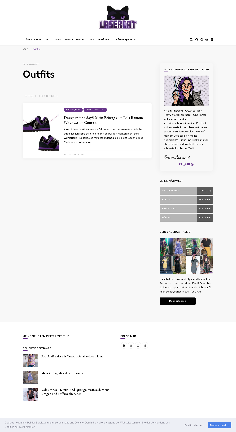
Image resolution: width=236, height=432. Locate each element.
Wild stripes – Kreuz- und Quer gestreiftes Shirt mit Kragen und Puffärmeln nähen (75, 392)
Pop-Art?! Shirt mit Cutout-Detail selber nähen (72, 356)
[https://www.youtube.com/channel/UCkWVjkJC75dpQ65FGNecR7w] (138, 345)
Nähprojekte (124, 39)
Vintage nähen (99, 39)
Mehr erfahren (177, 301)
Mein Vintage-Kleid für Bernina (62, 373)
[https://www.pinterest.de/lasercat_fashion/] (145, 345)
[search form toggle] (191, 39)
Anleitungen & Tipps (68, 39)
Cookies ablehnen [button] (194, 425)
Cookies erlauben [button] (219, 425)
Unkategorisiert (95, 110)
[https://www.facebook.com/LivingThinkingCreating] (124, 345)
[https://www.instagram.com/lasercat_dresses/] (131, 345)
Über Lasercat (35, 39)
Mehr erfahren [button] (27, 427)
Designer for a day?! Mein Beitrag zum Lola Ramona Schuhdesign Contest (104, 120)
